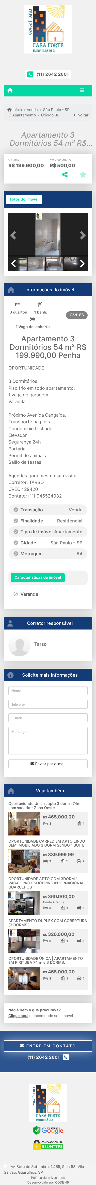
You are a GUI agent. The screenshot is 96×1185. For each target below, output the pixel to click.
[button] (14, 235)
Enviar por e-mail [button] (49, 763)
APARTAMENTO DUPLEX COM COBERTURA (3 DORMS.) (47, 922)
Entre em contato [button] (50, 1045)
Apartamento (24, 115)
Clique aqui (18, 1015)
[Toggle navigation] (82, 90)
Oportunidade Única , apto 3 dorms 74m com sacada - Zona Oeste (44, 805)
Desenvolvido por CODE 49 (48, 1182)
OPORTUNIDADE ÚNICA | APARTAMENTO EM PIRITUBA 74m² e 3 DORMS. (45, 960)
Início (17, 109)
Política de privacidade (48, 1178)
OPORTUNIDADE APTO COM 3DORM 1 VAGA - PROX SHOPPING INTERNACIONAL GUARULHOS (46, 882)
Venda (32, 109)
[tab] (24, 199)
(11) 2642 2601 (52, 74)
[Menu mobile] (10, 90)
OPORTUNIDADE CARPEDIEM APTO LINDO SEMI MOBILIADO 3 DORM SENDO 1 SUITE (46, 843)
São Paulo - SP (56, 109)
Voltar (83, 115)
